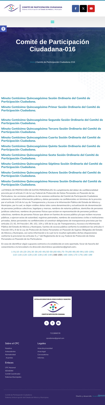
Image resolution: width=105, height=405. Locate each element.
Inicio (32, 62)
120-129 (27, 254)
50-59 (49, 251)
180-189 (88, 254)
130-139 (37, 254)
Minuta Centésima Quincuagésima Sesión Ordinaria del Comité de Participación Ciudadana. (45, 99)
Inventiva (96, 396)
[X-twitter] (83, 8)
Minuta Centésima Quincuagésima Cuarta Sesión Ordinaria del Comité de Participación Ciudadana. (51, 139)
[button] (3, 29)
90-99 (80, 251)
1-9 (13, 251)
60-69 (57, 251)
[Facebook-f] (75, 8)
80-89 (72, 251)
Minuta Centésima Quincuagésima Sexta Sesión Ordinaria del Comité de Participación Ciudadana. (50, 156)
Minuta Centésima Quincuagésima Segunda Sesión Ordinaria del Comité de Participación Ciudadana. (52, 121)
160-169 (67, 254)
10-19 (19, 251)
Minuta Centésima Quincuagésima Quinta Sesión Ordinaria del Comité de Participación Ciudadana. (50, 147)
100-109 (88, 251)
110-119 (17, 254)
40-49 (42, 251)
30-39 (34, 251)
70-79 (65, 251)
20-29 (27, 251)
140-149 (47, 254)
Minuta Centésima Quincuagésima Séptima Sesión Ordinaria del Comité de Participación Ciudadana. (51, 165)
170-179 (78, 254)
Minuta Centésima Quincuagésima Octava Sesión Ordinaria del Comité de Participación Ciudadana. (51, 174)
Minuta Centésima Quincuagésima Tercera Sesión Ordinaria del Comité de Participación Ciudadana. (51, 130)
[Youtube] (91, 8)
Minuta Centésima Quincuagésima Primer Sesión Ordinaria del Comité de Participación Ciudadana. (50, 108)
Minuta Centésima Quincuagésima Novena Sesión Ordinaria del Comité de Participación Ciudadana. (51, 182)
